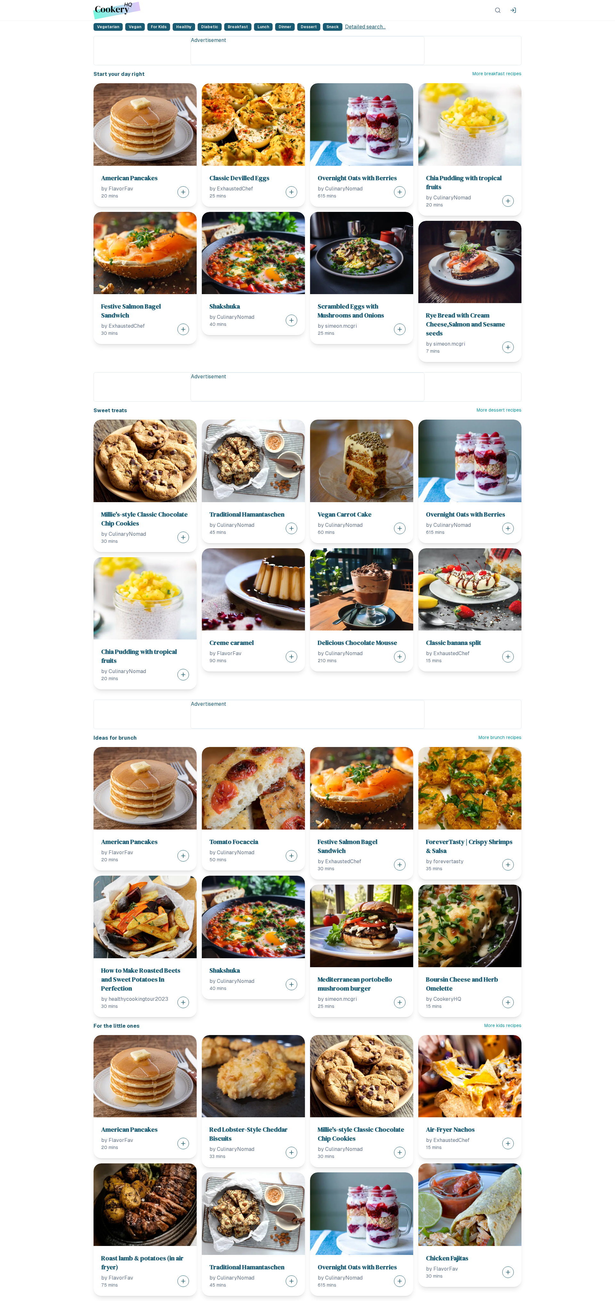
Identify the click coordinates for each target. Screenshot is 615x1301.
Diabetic (209, 27)
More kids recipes (502, 1025)
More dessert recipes (499, 410)
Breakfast (238, 27)
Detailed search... (365, 27)
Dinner (285, 27)
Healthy (184, 27)
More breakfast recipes (496, 73)
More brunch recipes (500, 737)
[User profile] (513, 10)
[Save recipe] (183, 192)
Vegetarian (108, 27)
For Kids (159, 27)
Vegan (135, 27)
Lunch (263, 27)
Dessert (309, 27)
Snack (332, 27)
